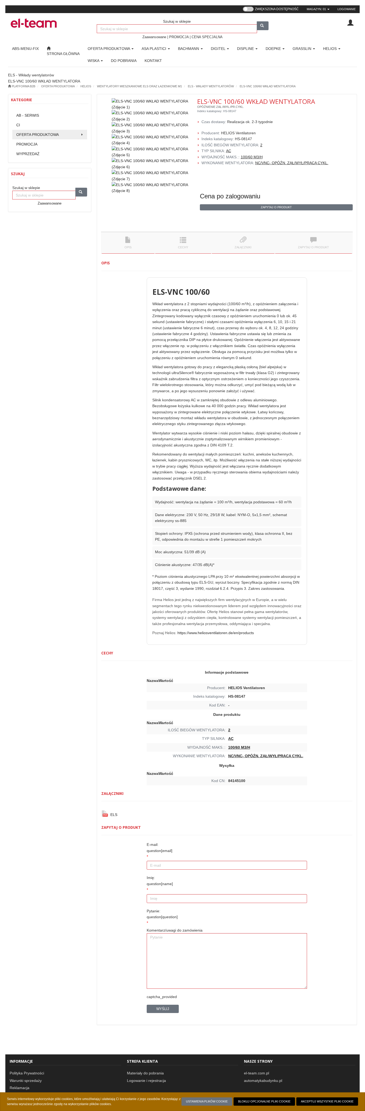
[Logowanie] (350, 22)
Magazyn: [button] (316, 9)
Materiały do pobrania (145, 1073)
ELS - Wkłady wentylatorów (211, 86)
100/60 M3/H (252, 157)
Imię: (160, 881)
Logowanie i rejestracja (146, 1080)
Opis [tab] (128, 247)
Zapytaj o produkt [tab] (313, 247)
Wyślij (162, 1009)
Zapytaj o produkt (276, 207)
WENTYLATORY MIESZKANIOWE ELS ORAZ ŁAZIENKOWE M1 (139, 86)
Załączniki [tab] (243, 247)
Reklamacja (19, 1088)
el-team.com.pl (256, 1073)
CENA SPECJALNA (207, 37)
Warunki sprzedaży (26, 1080)
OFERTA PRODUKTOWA (109, 48)
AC (228, 151)
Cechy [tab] (183, 247)
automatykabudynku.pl (263, 1080)
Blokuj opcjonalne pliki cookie (264, 1101)
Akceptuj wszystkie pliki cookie (327, 1101)
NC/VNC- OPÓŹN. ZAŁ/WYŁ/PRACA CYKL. (291, 163)
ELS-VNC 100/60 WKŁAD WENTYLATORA (268, 86)
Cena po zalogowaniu (230, 196)
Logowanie (346, 9)
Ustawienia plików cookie (207, 1101)
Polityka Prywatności (27, 1073)
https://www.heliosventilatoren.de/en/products (215, 633)
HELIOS (85, 86)
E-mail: (159, 847)
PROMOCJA (179, 37)
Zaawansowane (154, 37)
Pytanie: (162, 914)
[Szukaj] (263, 25)
